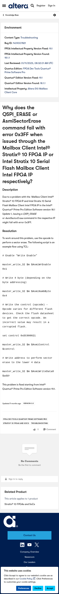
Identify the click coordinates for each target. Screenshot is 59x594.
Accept (50, 588)
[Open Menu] (54, 15)
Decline (37, 588)
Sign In (51, 5)
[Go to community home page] (18, 6)
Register (41, 5)
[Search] (32, 5)
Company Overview (29, 552)
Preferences (23, 588)
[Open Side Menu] (4, 5)
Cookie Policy (26, 578)
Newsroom (29, 557)
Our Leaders (29, 562)
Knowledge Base (12, 15)
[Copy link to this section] (20, 190)
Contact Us (29, 535)
